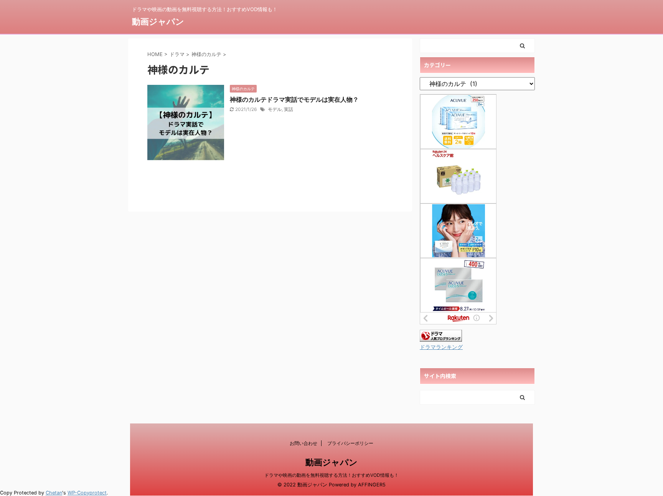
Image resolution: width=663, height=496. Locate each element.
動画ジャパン (158, 21)
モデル (275, 109)
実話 (288, 109)
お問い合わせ (303, 443)
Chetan (54, 493)
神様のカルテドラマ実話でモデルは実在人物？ (294, 99)
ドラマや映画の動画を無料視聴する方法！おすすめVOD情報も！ (331, 475)
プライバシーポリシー (350, 443)
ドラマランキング (441, 347)
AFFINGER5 (372, 485)
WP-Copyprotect (87, 493)
